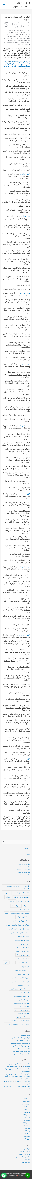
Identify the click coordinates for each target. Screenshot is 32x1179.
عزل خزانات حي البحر (24, 864)
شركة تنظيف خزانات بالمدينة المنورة (20, 1043)
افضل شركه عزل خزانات (21, 897)
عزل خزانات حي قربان (24, 872)
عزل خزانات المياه (24, 992)
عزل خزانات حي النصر (23, 1013)
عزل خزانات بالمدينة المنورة (21, 4)
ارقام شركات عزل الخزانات (21, 893)
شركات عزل (15, 906)
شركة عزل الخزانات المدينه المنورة (17, 925)
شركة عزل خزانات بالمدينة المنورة (21, 1046)
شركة (6, 913)
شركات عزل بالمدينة (24, 909)
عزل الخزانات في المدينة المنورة (20, 981)
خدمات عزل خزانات (23, 901)
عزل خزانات (25, 174)
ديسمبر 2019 (26, 1114)
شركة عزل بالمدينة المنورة (22, 940)
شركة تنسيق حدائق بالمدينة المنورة (21, 1040)
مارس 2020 (27, 1109)
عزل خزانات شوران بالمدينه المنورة (21, 1051)
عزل (5, 962)
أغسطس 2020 (26, 1104)
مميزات (8, 1024)
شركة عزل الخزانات (23, 917)
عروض (12, 962)
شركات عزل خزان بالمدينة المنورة (20, 913)
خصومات (26, 906)
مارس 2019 (27, 1139)
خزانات (12, 901)
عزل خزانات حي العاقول (23, 1006)
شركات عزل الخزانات (24, 1148)
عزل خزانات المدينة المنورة (13, 1066)
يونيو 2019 (27, 1131)
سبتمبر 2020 (26, 1101)
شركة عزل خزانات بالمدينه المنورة (19, 947)
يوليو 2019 (27, 1128)
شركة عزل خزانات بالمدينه (20, 61)
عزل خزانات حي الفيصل (23, 874)
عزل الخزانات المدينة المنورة (22, 1156)
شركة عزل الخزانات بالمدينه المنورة (19, 932)
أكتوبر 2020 (27, 1098)
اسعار (8, 893)
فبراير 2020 (27, 1112)
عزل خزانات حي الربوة (24, 866)
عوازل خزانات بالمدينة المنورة (21, 1024)
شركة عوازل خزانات (23, 962)
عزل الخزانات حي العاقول (23, 1048)
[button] (4, 1175)
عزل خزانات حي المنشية (23, 869)
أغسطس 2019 (26, 1125)
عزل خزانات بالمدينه (23, 1000)
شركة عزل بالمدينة (23, 936)
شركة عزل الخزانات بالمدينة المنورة (19, 929)
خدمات (8, 897)
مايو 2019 (27, 1133)
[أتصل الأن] (27, 1175)
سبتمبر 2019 (26, 1123)
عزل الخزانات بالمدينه (23, 974)
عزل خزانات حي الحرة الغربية (21, 1003)
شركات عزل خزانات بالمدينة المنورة (20, 1037)
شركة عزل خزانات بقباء (22, 951)
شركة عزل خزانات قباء (23, 955)
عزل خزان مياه (26, 1162)
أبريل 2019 (27, 1136)
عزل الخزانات (24, 293)
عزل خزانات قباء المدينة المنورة (22, 1054)
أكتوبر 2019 (27, 1120)
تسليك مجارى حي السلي (23, 1086)
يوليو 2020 (27, 1106)
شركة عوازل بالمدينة (23, 958)
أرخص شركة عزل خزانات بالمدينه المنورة (18, 887)
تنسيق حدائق (26, 848)
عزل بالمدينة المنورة (23, 985)
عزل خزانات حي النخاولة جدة (22, 1010)
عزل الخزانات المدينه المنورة (21, 970)
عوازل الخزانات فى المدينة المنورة (20, 1020)
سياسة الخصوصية (25, 1035)
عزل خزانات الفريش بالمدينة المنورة (19, 989)
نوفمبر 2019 (27, 1117)
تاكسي (28, 854)
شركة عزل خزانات (24, 944)
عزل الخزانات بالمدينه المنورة (20, 978)
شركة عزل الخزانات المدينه (20, 921)
